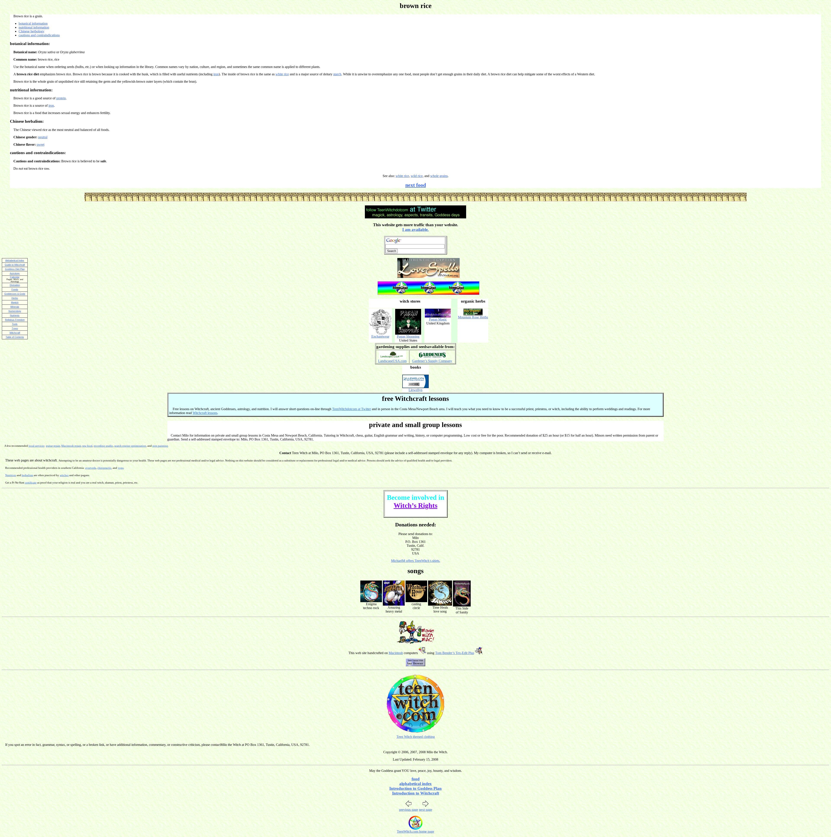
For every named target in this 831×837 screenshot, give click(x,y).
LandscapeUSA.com (392, 361)
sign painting (160, 445)
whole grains (439, 176)
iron (216, 74)
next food (415, 185)
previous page (408, 809)
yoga (121, 467)
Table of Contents (15, 337)
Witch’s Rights (415, 505)
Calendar (14, 277)
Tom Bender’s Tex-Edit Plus (454, 653)
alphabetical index (415, 783)
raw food (87, 445)
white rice (282, 74)
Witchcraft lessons (205, 413)
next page (425, 809)
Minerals (14, 306)
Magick (15, 302)
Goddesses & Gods (14, 293)
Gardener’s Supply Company (432, 361)
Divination (15, 285)
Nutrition (10, 475)
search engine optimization (130, 445)
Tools (15, 324)
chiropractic (104, 467)
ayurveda (90, 467)
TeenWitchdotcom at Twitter (351, 409)
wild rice (417, 176)
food (416, 779)
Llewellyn (415, 390)
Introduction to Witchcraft (415, 793)
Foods (14, 289)
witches (64, 475)
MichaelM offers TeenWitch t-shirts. (415, 561)
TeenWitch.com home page (415, 831)
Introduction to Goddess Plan (415, 788)
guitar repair (53, 445)
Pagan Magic (438, 319)
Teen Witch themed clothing (415, 737)
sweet (40, 144)
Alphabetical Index (14, 260)
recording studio (103, 445)
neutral (42, 137)
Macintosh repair (71, 445)
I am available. (415, 229)
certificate (31, 482)
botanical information (33, 23)
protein (61, 98)
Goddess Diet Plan (15, 269)
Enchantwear (380, 336)
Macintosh (396, 653)
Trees (15, 328)
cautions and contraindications (39, 35)
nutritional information (34, 27)
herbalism (27, 475)
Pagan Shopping (408, 336)
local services (36, 445)
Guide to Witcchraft (15, 264)
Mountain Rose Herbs (473, 317)
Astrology (15, 273)
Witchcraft (15, 332)
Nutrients (14, 315)
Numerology (14, 311)
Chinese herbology (31, 31)
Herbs (14, 298)
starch (337, 74)
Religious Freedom (15, 319)
